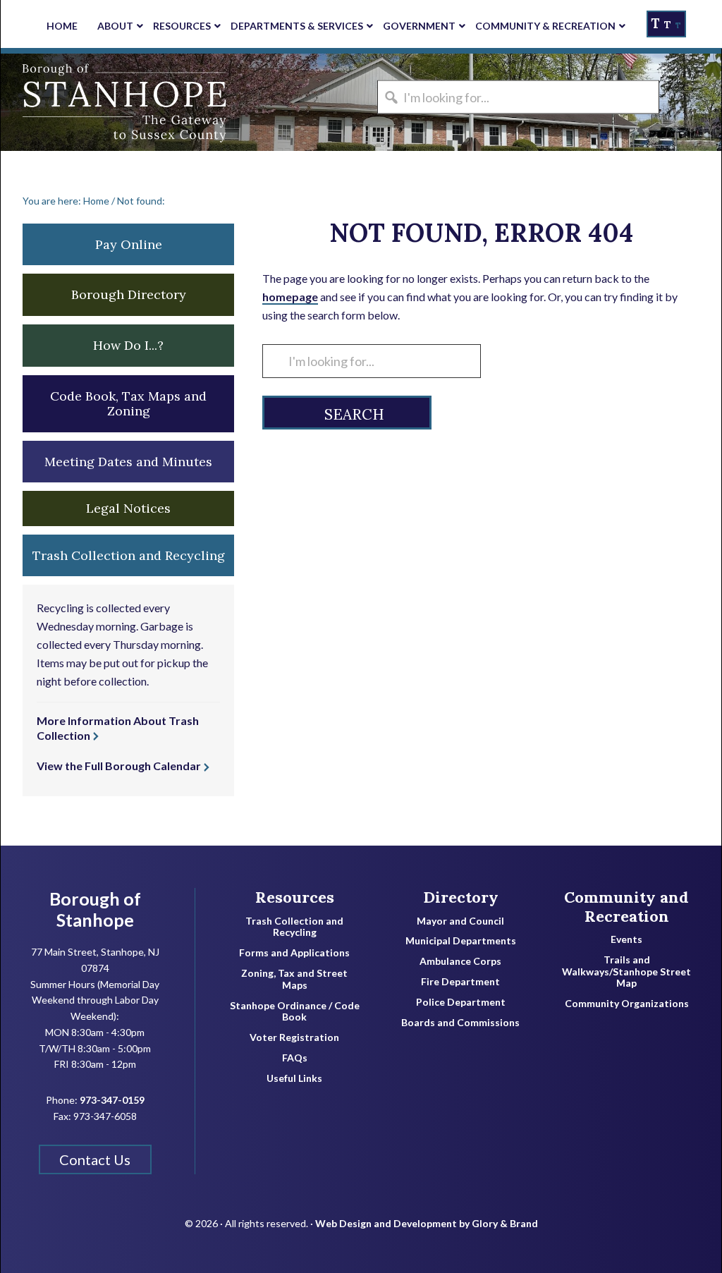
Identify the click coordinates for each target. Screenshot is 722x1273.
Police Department (461, 1002)
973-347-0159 (112, 1100)
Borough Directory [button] (128, 294)
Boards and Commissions (460, 1022)
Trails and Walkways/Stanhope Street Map (626, 971)
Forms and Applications (294, 952)
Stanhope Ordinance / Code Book (295, 1011)
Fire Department (460, 981)
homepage (290, 296)
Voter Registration (294, 1037)
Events (626, 939)
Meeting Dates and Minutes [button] (128, 461)
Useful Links (294, 1078)
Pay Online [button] (128, 244)
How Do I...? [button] (128, 345)
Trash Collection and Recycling (294, 927)
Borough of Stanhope (106, 102)
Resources (294, 897)
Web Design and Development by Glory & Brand (426, 1223)
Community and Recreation (626, 906)
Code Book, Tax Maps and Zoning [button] (128, 404)
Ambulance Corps (460, 961)
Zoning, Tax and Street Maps (294, 979)
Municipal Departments (460, 940)
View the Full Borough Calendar (119, 765)
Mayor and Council (460, 921)
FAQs (294, 1058)
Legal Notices (128, 508)
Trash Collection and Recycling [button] (128, 555)
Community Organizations (627, 1003)
